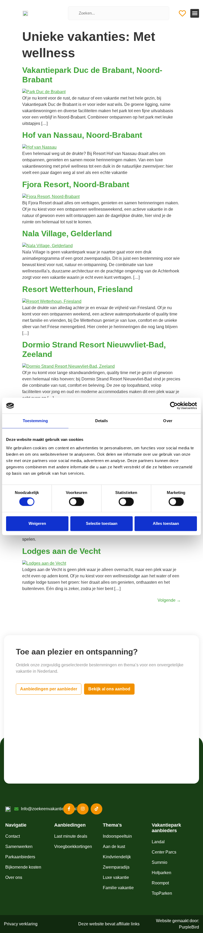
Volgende (169, 600)
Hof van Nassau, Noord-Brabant (82, 135)
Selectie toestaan (101, 523)
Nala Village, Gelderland (67, 233)
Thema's (112, 825)
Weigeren (37, 523)
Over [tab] (167, 420)
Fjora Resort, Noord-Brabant (75, 184)
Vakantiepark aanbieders (166, 827)
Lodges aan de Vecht (61, 551)
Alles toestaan (166, 523)
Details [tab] (101, 420)
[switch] (76, 502)
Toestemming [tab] (35, 420)
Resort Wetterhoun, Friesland (77, 289)
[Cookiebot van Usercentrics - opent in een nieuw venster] (174, 405)
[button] (194, 13)
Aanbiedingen (70, 825)
